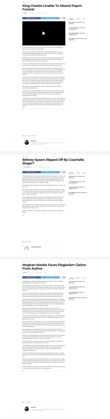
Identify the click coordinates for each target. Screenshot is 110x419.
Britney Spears (27, 241)
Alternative (27, 156)
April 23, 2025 (31, 272)
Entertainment (27, 2)
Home (23, 2)
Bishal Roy (33, 141)
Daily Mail (33, 285)
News (42, 272)
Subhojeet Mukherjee (36, 247)
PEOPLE (42, 49)
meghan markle (28, 402)
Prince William (33, 135)
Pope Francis (27, 135)
